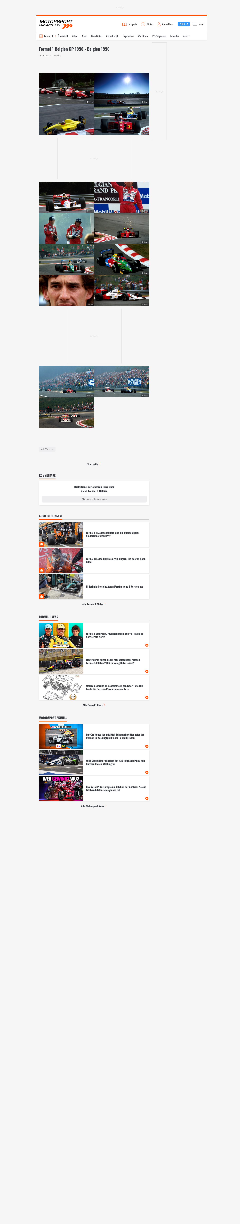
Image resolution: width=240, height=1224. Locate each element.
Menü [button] (201, 24)
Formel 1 (48, 36)
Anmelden (167, 24)
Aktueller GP (112, 36)
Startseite (92, 464)
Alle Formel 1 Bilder (92, 604)
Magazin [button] (132, 24)
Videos (75, 36)
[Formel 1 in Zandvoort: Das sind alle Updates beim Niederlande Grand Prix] (94, 534)
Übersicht (63, 36)
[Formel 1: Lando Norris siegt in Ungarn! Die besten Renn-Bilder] (94, 560)
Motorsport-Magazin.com (56, 24)
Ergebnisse (128, 36)
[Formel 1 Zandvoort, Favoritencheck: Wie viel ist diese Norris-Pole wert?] (94, 635)
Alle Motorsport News (92, 806)
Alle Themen (47, 449)
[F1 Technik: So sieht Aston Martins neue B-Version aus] (94, 586)
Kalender (174, 36)
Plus (182, 24)
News (84, 36)
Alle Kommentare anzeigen (94, 499)
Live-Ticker (97, 36)
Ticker (150, 24)
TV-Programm (159, 36)
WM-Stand (143, 36)
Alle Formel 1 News (93, 705)
